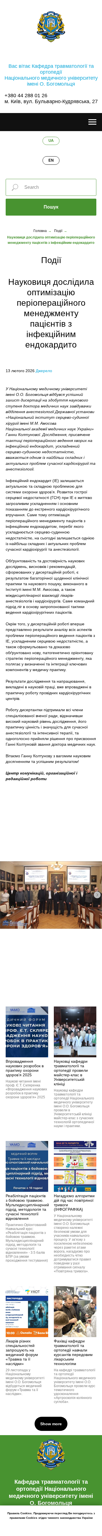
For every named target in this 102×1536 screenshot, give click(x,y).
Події (58, 231)
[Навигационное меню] (92, 122)
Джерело (44, 370)
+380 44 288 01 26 (26, 95)
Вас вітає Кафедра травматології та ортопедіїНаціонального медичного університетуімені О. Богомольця (51, 75)
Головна (40, 231)
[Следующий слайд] (97, 894)
